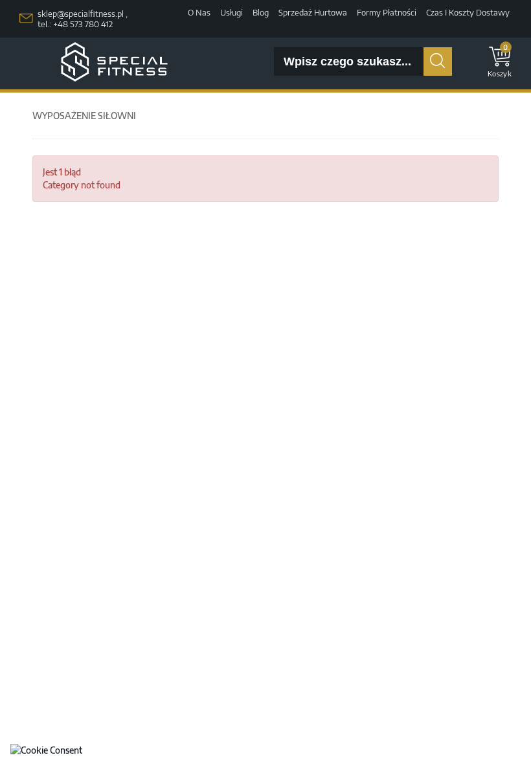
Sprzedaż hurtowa (312, 12)
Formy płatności (386, 12)
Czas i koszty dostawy (468, 12)
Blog (261, 12)
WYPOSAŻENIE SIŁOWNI (84, 115)
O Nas (199, 12)
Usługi (231, 12)
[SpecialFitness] (114, 62)
